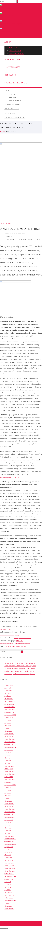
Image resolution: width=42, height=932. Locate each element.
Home (2, 131)
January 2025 (9, 736)
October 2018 (9, 898)
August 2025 (8, 717)
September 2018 (10, 900)
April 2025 (7, 728)
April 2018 (8, 903)
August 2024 (8, 750)
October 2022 (9, 782)
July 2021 (7, 822)
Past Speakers (16, 54)
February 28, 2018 (5, 223)
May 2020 (7, 855)
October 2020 (9, 841)
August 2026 (8, 685)
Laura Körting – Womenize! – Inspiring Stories (19, 674)
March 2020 (8, 860)
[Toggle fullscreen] (5, 928)
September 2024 (10, 747)
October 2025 (9, 712)
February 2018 (9, 909)
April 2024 (8, 761)
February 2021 (9, 836)
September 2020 (10, 844)
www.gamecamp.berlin (22, 638)
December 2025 (9, 707)
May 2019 (7, 887)
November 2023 (9, 774)
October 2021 (8, 814)
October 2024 (9, 744)
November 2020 (10, 839)
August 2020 (8, 847)
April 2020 (8, 857)
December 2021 (9, 809)
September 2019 (10, 876)
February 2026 (9, 701)
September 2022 (10, 785)
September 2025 (10, 715)
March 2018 (8, 906)
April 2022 (7, 798)
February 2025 (9, 734)
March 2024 (8, 763)
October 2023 (9, 777)
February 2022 (9, 804)
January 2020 (9, 865)
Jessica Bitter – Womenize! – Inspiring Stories (19, 671)
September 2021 (10, 817)
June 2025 (7, 723)
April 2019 (7, 890)
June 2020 (8, 852)
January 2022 (9, 806)
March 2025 (8, 731)
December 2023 (9, 771)
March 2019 (8, 892)
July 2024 (7, 752)
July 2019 (7, 882)
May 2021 (7, 828)
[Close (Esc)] (1, 928)
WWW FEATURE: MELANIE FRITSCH (20, 229)
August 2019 (8, 879)
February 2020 (9, 863)
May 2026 (7, 693)
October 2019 (9, 874)
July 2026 (7, 688)
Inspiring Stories (13, 59)
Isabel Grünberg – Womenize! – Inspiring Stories (20, 666)
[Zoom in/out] (7, 928)
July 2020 (7, 849)
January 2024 (9, 769)
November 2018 (9, 895)
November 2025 (9, 709)
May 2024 (7, 758)
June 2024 (8, 755)
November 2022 (9, 779)
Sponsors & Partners (15, 83)
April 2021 (7, 830)
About (7, 42)
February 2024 (9, 766)
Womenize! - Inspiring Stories (29, 239)
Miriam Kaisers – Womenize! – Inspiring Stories (19, 663)
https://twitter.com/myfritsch (16, 646)
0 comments (8, 236)
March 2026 (8, 699)
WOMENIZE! (14, 239)
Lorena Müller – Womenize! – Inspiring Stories (19, 668)
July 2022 (7, 790)
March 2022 (8, 801)
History (13, 48)
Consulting (10, 75)
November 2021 (9, 812)
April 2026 (8, 696)
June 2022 (7, 793)
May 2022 (7, 796)
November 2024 (9, 742)
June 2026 (8, 691)
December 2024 (9, 739)
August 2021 (8, 820)
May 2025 (7, 726)
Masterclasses (12, 67)
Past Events (15, 51)
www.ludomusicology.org (9, 477)
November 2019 (9, 871)
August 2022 (8, 787)
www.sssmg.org (5, 460)
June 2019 (7, 884)
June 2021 (7, 825)
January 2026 (9, 704)
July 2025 (7, 720)
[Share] (3, 928)
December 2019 (9, 868)
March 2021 (8, 833)
